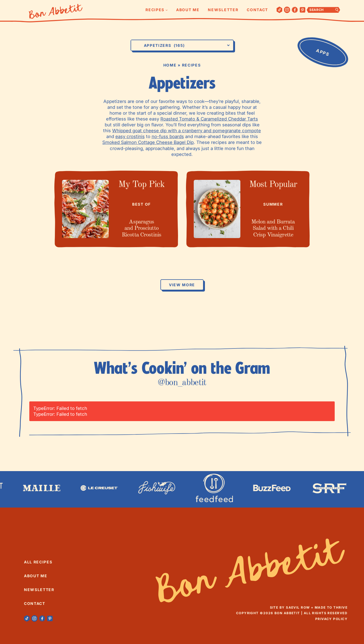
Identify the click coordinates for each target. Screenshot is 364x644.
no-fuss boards (168, 136)
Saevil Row (298, 607)
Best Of (141, 204)
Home (170, 65)
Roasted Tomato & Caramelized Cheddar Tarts (209, 119)
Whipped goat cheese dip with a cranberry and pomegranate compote (186, 130)
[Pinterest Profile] (302, 10)
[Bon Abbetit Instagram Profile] (287, 9)
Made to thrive (331, 607)
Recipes (191, 65)
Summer (273, 204)
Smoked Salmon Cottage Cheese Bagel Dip (148, 142)
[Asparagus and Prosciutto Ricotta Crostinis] (85, 209)
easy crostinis (130, 136)
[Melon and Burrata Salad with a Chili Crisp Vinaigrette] (217, 209)
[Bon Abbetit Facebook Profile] (295, 9)
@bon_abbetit (182, 382)
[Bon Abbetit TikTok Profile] (279, 9)
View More (182, 284)
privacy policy (331, 619)
